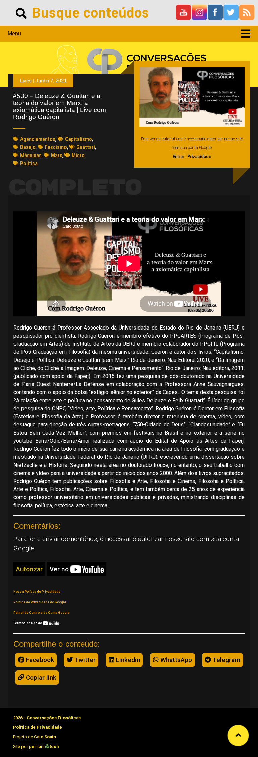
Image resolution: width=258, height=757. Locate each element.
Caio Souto (45, 736)
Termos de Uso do (28, 623)
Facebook (39, 660)
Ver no (60, 569)
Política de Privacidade (37, 727)
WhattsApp (175, 660)
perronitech (44, 746)
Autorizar (29, 569)
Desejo (28, 147)
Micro (78, 155)
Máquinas (31, 155)
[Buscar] (21, 13)
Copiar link (40, 677)
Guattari (85, 147)
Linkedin (127, 660)
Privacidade (199, 156)
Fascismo (56, 147)
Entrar (178, 156)
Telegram (225, 660)
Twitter (84, 660)
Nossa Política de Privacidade (36, 591)
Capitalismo (78, 139)
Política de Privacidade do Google (39, 602)
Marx (56, 155)
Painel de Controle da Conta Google (41, 612)
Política (29, 163)
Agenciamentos (37, 139)
